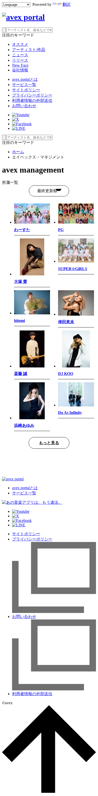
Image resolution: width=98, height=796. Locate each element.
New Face (20, 65)
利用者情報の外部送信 (32, 100)
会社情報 (20, 70)
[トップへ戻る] (49, 791)
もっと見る (49, 443)
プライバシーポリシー (32, 95)
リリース (20, 60)
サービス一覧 (24, 84)
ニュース (20, 55)
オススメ (20, 44)
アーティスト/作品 (28, 50)
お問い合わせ (24, 106)
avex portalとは (25, 79)
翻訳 (67, 4)
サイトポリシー (26, 90)
